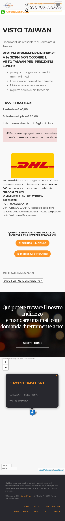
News (36, 511)
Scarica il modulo (33, 243)
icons (61, 469)
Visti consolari (53, 506)
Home (26, 506)
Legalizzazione (21, 511)
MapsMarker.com (46, 469)
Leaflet (56, 469)
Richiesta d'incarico (34, 253)
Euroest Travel (26, 496)
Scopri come (32, 343)
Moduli (37, 506)
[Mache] (32, 412)
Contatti (56, 511)
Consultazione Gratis (17, 11)
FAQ (45, 511)
